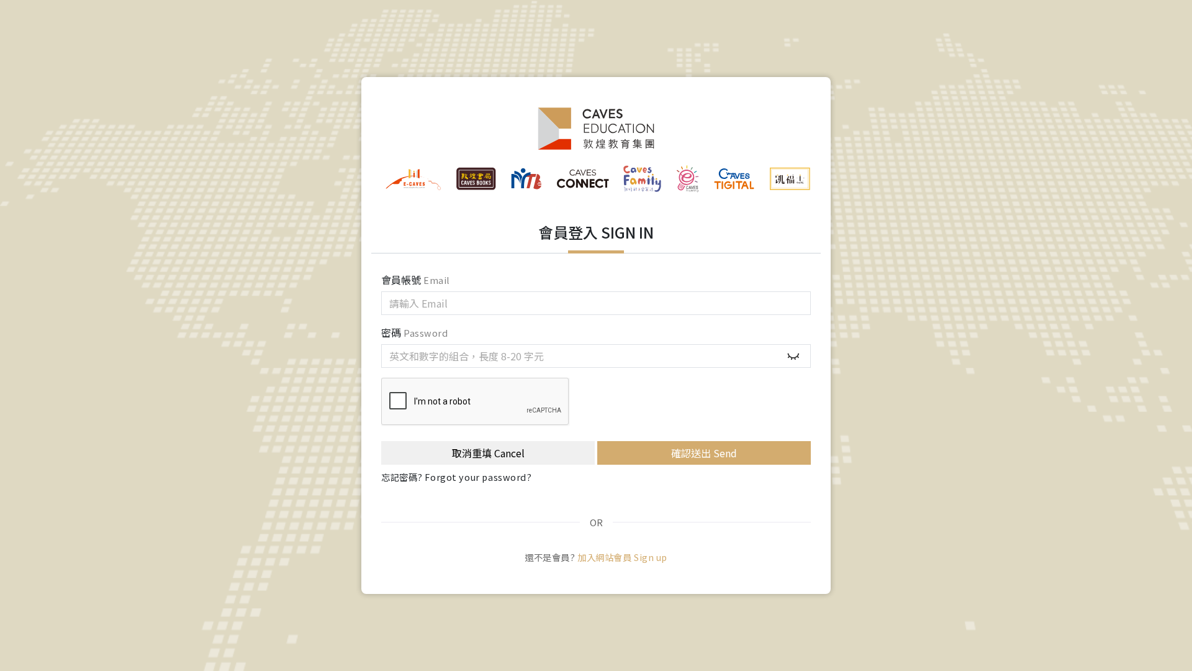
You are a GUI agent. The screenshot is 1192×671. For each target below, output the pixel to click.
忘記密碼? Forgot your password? (456, 476)
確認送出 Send (704, 452)
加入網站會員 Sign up (622, 557)
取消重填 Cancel (488, 452)
